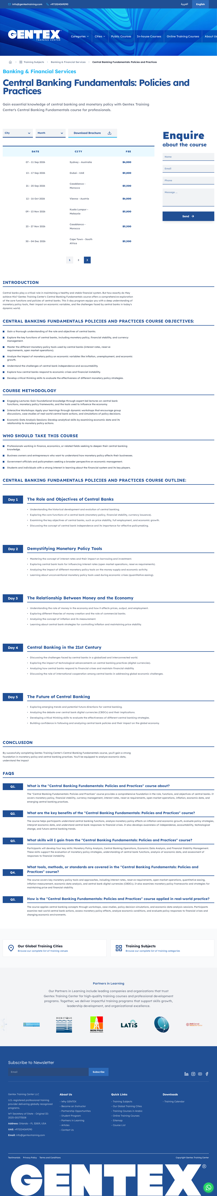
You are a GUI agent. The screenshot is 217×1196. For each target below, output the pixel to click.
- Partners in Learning (72, 1120)
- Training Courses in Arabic (126, 1110)
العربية (184, 4)
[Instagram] (193, 1074)
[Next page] (87, 260)
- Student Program (70, 1115)
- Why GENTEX (68, 1101)
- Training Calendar (173, 1101)
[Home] (10, 62)
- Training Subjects (121, 1101)
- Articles (65, 1125)
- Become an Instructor (73, 1106)
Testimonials (14, 1157)
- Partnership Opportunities (75, 1110)
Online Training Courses (183, 36)
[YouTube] (200, 1074)
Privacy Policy (30, 1157)
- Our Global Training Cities (126, 1106)
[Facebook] (207, 1074)
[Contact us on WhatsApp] (208, 1187)
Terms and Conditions (50, 1157)
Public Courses (121, 36)
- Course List (118, 1125)
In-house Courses (149, 36)
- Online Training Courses (125, 1115)
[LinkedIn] (186, 1074)
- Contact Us (67, 1129)
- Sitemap (117, 1120)
